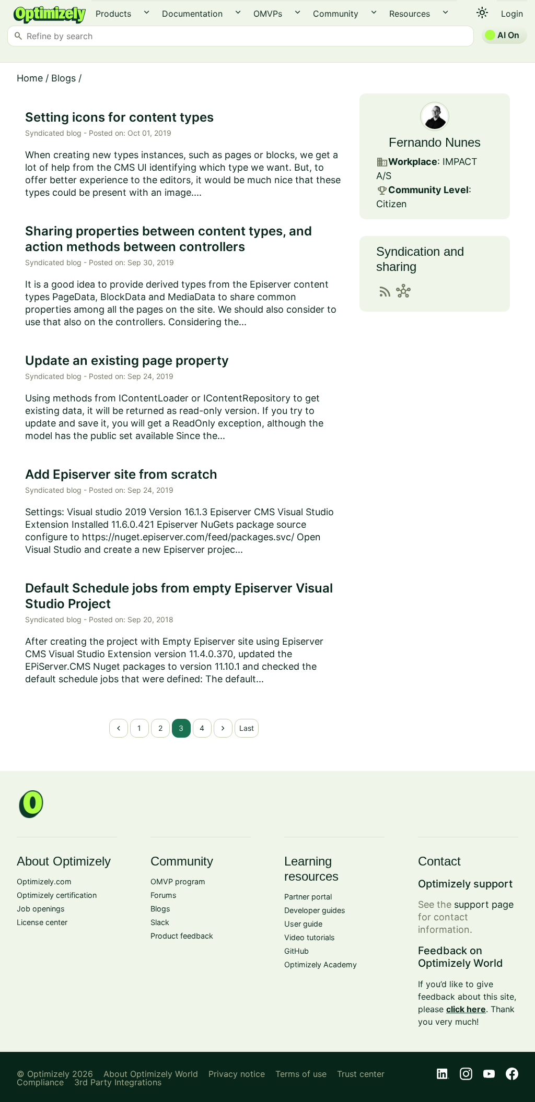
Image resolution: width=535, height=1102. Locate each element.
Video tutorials (309, 937)
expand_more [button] (147, 12)
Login (512, 13)
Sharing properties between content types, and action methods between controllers (168, 238)
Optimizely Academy (320, 964)
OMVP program (177, 881)
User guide (303, 923)
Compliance (40, 1082)
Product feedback (181, 935)
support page (484, 904)
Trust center (361, 1074)
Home (30, 78)
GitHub (296, 950)
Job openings (41, 908)
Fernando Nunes (435, 142)
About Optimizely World (150, 1074)
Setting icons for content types (119, 117)
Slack (159, 922)
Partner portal (308, 896)
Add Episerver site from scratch (121, 474)
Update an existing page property (127, 360)
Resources (409, 13)
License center (42, 922)
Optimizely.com (44, 881)
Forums (163, 895)
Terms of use (301, 1074)
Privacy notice (236, 1074)
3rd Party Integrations (117, 1082)
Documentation (192, 13)
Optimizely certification (57, 895)
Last (246, 728)
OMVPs (267, 13)
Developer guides (314, 910)
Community (335, 13)
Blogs (63, 78)
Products (113, 13)
